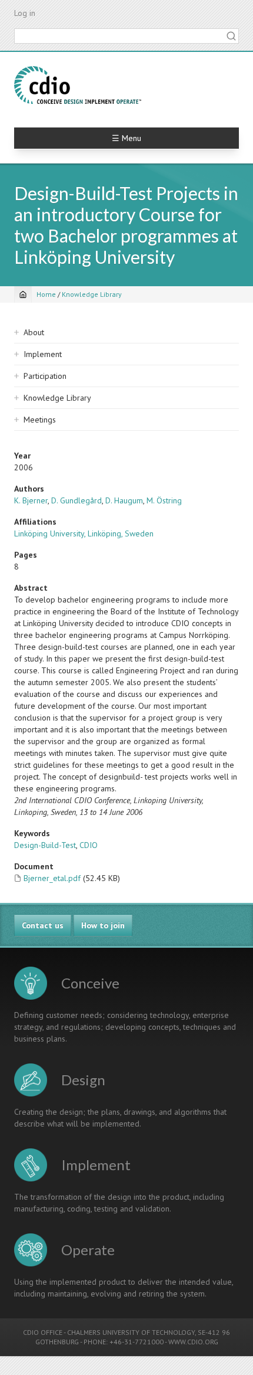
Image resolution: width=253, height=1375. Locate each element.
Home (46, 294)
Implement (43, 354)
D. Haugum (124, 500)
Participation (45, 376)
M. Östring (164, 500)
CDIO (88, 845)
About (34, 332)
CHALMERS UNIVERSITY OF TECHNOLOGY (131, 1332)
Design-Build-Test (45, 845)
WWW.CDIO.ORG (193, 1341)
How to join (103, 925)
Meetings (40, 419)
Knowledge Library (92, 294)
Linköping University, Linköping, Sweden (84, 533)
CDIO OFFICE (42, 1332)
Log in (24, 13)
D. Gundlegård (76, 500)
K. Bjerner (31, 500)
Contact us (43, 925)
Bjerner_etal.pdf (52, 878)
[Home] (77, 85)
